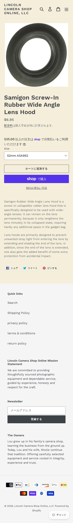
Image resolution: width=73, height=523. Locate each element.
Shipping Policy (18, 313)
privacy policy (17, 323)
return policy (16, 343)
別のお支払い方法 (36, 187)
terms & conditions (21, 333)
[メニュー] (66, 9)
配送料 (8, 125)
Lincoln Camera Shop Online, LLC (18, 9)
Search (12, 302)
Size (6, 148)
